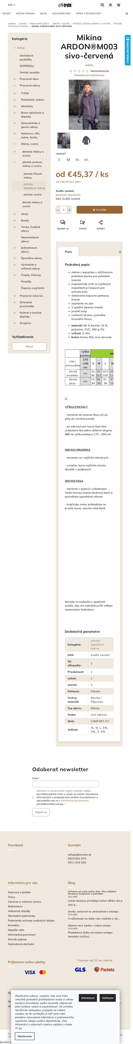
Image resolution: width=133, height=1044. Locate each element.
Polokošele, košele (32, 99)
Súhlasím (107, 998)
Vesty (24, 214)
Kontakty (13, 925)
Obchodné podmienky (21, 915)
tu (20, 1028)
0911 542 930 (77, 862)
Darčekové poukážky (26, 57)
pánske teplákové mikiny (34, 186)
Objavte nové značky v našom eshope (89, 925)
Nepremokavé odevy (30, 239)
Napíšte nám (16, 930)
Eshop (21, 47)
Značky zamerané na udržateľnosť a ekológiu (93, 911)
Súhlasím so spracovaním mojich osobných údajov (64, 790)
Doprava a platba (19, 892)
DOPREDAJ (27, 66)
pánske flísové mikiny (33, 175)
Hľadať (29, 346)
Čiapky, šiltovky (31, 275)
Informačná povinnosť (22, 934)
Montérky (27, 106)
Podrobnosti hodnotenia (89, 75)
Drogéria (25, 323)
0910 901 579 (77, 858)
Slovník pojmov (17, 939)
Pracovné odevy (30, 85)
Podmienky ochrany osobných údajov (31, 920)
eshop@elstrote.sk (79, 854)
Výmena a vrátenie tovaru (24, 901)
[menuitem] (6, 13)
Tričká (25, 93)
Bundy (25, 220)
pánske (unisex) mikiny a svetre (32, 164)
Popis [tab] (68, 251)
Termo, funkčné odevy (30, 228)
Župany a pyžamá (32, 288)
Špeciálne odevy (31, 258)
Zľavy (11, 897)
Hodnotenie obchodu (21, 944)
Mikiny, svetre (30, 143)
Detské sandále (30, 72)
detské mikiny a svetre (32, 204)
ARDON (89, 65)
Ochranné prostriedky (27, 304)
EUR (10, 4)
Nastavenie (25, 1036)
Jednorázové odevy (29, 249)
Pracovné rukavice (31, 295)
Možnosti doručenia (68, 194)
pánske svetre (33, 194)
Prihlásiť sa (41, 812)
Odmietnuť (88, 998)
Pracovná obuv (29, 79)
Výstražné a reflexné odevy (30, 266)
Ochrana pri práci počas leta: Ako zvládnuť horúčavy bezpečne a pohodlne (92, 892)
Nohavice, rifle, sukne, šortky (30, 135)
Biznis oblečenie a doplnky (32, 114)
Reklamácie (15, 906)
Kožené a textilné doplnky (31, 314)
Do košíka (101, 209)
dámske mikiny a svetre (33, 153)
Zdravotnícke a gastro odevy (30, 125)
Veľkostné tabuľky (19, 911)
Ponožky (26, 281)
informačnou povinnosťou (75, 800)
